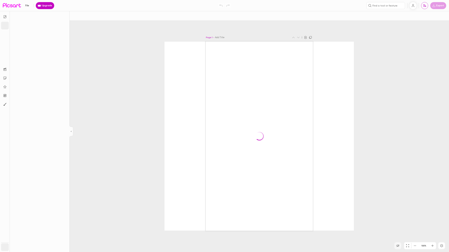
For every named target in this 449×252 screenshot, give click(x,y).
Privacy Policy (188, 144)
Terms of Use (203, 141)
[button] (224, 126)
